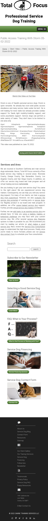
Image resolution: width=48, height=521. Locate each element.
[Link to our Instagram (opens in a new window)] (13, 518)
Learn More (13, 311)
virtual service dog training (23, 208)
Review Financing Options (18, 372)
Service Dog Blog (23, 432)
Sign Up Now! (13, 280)
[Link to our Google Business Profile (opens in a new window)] (31, 518)
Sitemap (20, 441)
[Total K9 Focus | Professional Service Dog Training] (24, 5)
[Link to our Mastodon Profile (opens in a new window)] (16, 518)
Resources (21, 438)
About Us (20, 429)
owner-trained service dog (27, 205)
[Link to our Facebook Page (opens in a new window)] (23, 518)
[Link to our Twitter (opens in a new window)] (20, 518)
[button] (42, 29)
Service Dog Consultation (35, 227)
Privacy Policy (22, 479)
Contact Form (22, 435)
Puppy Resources (24, 485)
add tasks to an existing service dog (27, 211)
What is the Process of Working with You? (24, 341)
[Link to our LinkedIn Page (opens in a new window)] (35, 518)
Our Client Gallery (23, 451)
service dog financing (36, 219)
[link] (24, 79)
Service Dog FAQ (23, 482)
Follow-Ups (21, 463)
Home (4, 49)
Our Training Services (25, 454)
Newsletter (21, 466)
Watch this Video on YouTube (24, 96)
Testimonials (22, 477)
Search (35, 249)
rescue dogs (40, 200)
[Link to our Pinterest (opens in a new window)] (27, 518)
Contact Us (13, 402)
